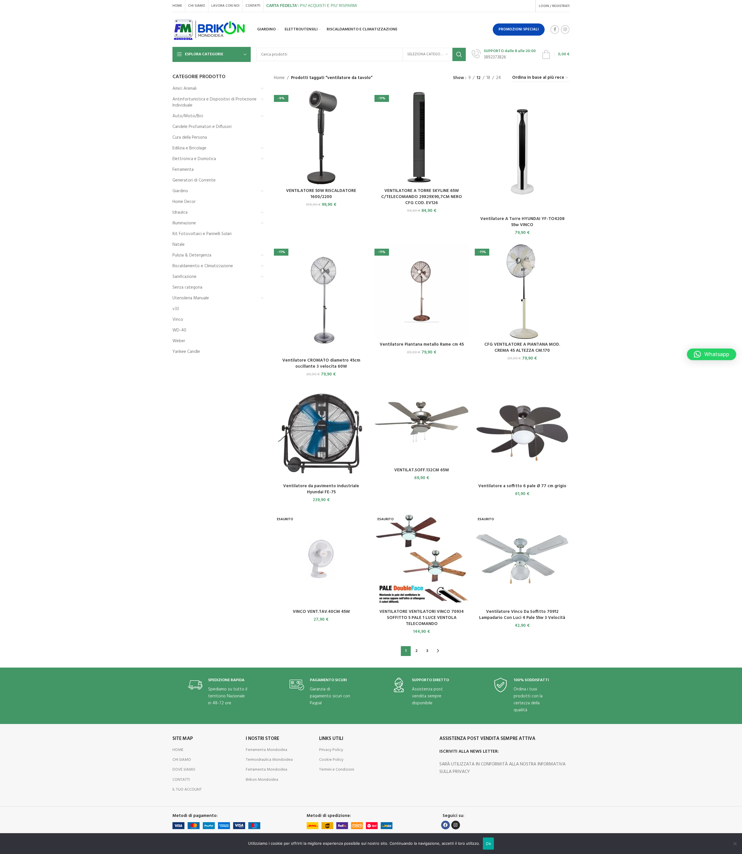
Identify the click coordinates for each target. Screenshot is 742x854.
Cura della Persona (189, 137)
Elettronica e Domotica (194, 158)
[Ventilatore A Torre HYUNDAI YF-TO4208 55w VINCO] (522, 152)
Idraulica (180, 212)
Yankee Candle (186, 351)
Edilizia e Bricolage (189, 148)
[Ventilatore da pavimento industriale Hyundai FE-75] (321, 433)
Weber (178, 341)
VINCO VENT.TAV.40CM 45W (321, 611)
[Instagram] (455, 825)
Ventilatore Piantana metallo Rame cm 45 (422, 344)
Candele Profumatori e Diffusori (202, 126)
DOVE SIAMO (183, 769)
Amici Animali (184, 88)
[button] (711, 354)
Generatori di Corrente (194, 180)
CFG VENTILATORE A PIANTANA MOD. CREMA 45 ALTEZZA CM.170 (522, 347)
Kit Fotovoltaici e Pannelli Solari (202, 233)
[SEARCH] (459, 54)
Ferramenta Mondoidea (266, 750)
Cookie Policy (331, 759)
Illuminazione (184, 223)
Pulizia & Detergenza (191, 255)
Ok (488, 843)
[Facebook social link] (554, 29)
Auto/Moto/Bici (187, 116)
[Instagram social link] (565, 29)
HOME (177, 750)
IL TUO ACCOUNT (187, 789)
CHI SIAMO (181, 759)
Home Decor (184, 201)
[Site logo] (209, 29)
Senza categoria (187, 287)
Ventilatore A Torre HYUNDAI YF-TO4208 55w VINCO (522, 221)
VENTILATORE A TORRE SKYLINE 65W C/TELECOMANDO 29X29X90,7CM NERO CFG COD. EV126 (421, 196)
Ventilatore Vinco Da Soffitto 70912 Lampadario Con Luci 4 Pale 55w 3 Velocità (522, 614)
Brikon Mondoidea (262, 779)
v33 (175, 308)
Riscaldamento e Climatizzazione (202, 266)
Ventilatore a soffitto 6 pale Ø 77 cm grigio (522, 486)
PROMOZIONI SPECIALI (519, 29)
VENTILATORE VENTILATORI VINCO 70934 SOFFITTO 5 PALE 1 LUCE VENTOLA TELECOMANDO (421, 617)
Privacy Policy (331, 750)
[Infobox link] (504, 54)
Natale (178, 244)
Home (279, 77)
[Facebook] (445, 825)
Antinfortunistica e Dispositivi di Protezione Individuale (214, 102)
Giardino (180, 191)
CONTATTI (181, 779)
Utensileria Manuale (190, 298)
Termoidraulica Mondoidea (269, 759)
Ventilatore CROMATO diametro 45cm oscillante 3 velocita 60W (321, 363)
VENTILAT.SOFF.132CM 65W (421, 470)
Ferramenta (183, 169)
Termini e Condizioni (336, 769)
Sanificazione (184, 276)
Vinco (177, 319)
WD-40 (179, 330)
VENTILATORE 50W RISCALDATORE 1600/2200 (321, 193)
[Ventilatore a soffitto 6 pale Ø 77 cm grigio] (522, 433)
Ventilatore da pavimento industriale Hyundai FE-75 (321, 489)
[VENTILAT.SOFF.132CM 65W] (421, 425)
